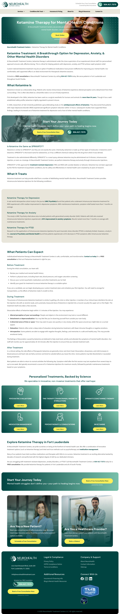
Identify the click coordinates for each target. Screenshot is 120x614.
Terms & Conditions (51, 567)
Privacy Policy (48, 561)
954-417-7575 (66, 76)
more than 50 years (89, 97)
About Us (71, 11)
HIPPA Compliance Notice (53, 564)
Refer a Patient (74, 541)
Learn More (20, 406)
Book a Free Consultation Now (48, 132)
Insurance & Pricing (56, 11)
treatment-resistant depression (41, 165)
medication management (89, 449)
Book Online (60, 35)
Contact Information (88, 564)
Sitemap (84, 567)
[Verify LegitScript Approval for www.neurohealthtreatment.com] (97, 600)
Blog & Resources (84, 11)
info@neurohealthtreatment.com (23, 574)
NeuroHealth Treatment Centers (19, 47)
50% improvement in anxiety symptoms (56, 219)
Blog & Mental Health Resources (55, 581)
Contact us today (90, 256)
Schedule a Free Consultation (25, 541)
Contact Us (98, 11)
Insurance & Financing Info (53, 578)
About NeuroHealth (87, 561)
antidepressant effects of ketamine (76, 105)
